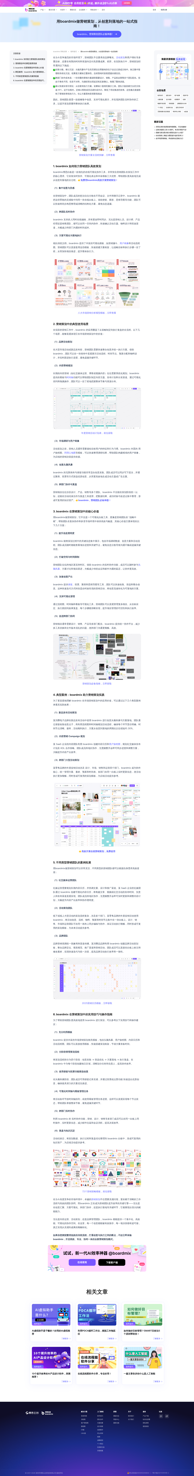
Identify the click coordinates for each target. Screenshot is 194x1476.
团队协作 (168, 95)
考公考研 (100, 1433)
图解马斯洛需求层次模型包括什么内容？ (170, 133)
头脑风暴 (160, 99)
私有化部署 (146, 1419)
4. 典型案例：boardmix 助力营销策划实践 (29, 72)
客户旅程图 (84, 1423)
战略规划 (100, 1440)
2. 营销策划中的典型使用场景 (25, 63)
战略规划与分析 (182, 103)
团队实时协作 (180, 107)
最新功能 (116, 1423)
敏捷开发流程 (162, 103)
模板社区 (73, 10)
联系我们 (131, 1416)
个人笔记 (160, 107)
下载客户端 (112, 1262)
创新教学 (177, 99)
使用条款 (146, 1426)
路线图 (83, 1426)
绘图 (184, 99)
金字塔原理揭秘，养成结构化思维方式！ (170, 138)
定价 (103, 10)
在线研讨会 (169, 107)
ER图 (82, 1430)
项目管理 (171, 103)
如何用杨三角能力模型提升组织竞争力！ (170, 135)
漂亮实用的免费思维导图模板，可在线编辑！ (171, 127)
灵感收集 (100, 1450)
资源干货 (185, 95)
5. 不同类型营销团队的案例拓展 (26, 76)
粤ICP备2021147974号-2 (160, 1473)
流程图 (83, 1419)
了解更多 (64, 1338)
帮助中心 (116, 1419)
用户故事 (177, 95)
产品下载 (146, 1416)
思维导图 (84, 1416)
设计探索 (168, 99)
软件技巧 (74, 51)
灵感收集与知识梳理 (164, 111)
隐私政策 (146, 1423)
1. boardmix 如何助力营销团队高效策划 (29, 59)
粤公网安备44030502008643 (139, 1473)
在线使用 (82, 1262)
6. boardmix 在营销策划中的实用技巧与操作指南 (29, 80)
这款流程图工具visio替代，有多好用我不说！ (171, 130)
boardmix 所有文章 (60, 51)
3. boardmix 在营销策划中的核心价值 (28, 68)
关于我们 (131, 1419)
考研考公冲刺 (177, 111)
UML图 (83, 1433)
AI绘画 (186, 111)
